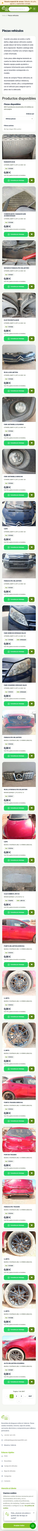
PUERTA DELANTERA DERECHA (14, 946)
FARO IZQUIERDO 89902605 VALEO (15, 685)
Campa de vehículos (10, 1466)
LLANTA (6, 998)
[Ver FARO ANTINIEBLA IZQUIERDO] (32, 443)
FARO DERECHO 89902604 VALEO (15, 633)
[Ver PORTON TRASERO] (32, 1173)
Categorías (7, 1476)
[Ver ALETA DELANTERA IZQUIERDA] (32, 1381)
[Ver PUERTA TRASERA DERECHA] (32, 1121)
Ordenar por (30, 114)
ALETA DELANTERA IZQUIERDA (14, 1363)
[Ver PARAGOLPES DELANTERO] (32, 599)
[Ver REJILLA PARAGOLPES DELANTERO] (32, 808)
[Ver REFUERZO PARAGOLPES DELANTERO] (32, 286)
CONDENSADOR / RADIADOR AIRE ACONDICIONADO (15, 215)
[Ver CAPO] (32, 547)
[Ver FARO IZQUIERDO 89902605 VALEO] (32, 703)
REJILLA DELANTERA (11, 372)
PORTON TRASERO (10, 1155)
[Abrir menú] (34, 9)
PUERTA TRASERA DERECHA (13, 1102)
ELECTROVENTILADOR (11, 320)
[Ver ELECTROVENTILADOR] (32, 338)
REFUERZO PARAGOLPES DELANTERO (16, 268)
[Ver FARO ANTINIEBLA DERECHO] (32, 495)
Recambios (7, 1461)
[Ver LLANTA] (32, 1016)
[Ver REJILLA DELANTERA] (32, 390)
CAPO (6, 529)
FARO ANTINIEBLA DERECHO (13, 476)
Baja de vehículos (9, 1471)
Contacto (7, 1481)
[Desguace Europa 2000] (6, 8)
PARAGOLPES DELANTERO (13, 581)
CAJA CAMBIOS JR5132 (12, 894)
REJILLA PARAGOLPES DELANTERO (15, 789)
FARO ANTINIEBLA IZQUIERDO (14, 424)
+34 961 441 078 (9, 1435)
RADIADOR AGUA (9, 162)
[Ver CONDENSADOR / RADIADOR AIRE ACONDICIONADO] (32, 234)
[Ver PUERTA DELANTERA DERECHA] (32, 964)
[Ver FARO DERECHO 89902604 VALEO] (32, 651)
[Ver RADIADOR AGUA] (32, 180)
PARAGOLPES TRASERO (12, 1207)
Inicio (6, 1456)
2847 (30, 1396)
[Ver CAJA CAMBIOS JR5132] (32, 912)
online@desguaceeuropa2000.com (15, 1440)
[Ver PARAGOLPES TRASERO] (32, 1225)
